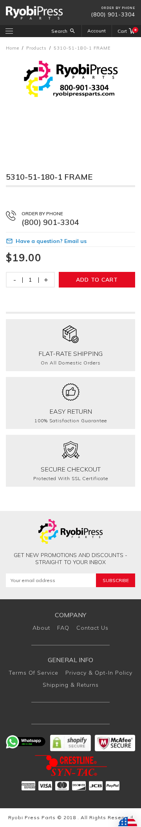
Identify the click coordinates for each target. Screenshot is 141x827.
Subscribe (116, 580)
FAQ (63, 627)
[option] (70, 103)
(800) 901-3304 (113, 14)
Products (36, 48)
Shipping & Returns (71, 684)
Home (12, 48)
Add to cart (97, 279)
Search (59, 31)
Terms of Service (33, 672)
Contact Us (92, 627)
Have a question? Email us (51, 241)
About (41, 627)
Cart (126, 31)
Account (96, 31)
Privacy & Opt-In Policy (98, 672)
